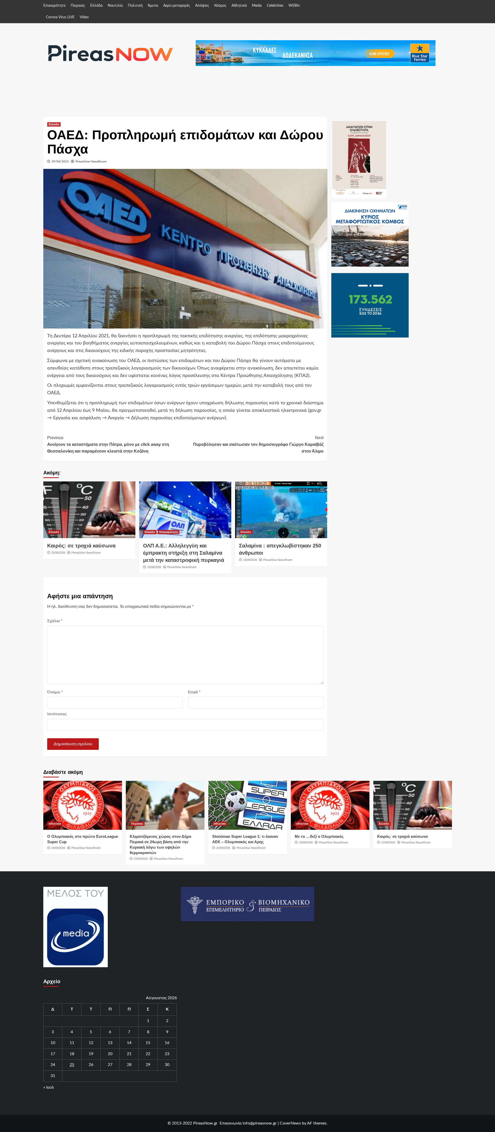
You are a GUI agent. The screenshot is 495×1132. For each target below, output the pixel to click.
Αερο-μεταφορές (176, 5)
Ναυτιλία (115, 5)
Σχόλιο (55, 621)
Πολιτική (135, 5)
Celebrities (275, 5)
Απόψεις (202, 5)
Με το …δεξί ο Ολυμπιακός (319, 836)
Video (84, 17)
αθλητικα (55, 823)
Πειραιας (137, 823)
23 (167, 1054)
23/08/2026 (141, 858)
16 (167, 1043)
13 (110, 1043)
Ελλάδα (96, 5)
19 (91, 1054)
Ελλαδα (54, 124)
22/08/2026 (58, 552)
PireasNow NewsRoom (91, 161)
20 (110, 1054)
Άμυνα (153, 5)
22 (148, 1054)
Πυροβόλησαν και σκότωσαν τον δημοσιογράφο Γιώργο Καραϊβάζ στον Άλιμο (258, 444)
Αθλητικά (239, 5)
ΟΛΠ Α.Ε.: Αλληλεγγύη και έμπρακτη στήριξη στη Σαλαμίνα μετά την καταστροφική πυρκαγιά (183, 553)
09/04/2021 (60, 161)
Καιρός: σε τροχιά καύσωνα (81, 545)
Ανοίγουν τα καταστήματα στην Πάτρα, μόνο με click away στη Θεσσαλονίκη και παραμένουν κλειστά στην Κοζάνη (108, 444)
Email (194, 692)
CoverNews (290, 1123)
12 (91, 1043)
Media (257, 5)
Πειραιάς (78, 5)
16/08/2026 (250, 559)
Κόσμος (220, 5)
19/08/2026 (154, 567)
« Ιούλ (48, 1087)
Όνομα (55, 692)
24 (53, 1065)
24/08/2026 (58, 847)
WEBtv (294, 5)
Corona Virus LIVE (60, 17)
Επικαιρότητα (54, 5)
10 (53, 1043)
